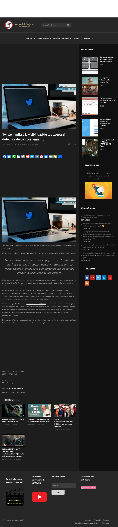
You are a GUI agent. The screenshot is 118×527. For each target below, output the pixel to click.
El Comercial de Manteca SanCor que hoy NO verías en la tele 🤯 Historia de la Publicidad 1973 (99, 255)
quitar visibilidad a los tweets (36, 304)
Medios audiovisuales (61, 38)
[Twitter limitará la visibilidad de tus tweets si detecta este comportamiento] (13, 410)
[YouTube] (92, 277)
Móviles (77, 38)
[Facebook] (87, 277)
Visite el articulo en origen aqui (13, 388)
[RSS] (87, 283)
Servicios (87, 38)
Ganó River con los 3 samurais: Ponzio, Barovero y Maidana (96, 216)
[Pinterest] (110, 277)
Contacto (105, 523)
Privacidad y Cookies (101, 520)
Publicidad (29, 38)
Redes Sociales (43, 38)
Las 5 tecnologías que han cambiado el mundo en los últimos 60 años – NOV (99, 246)
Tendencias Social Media (19, 144)
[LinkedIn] (104, 277)
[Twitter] (98, 277)
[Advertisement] (59, 8)
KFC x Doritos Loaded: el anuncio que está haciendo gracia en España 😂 (98, 224)
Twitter (28, 253)
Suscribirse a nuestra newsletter (86, 523)
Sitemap (88, 520)
